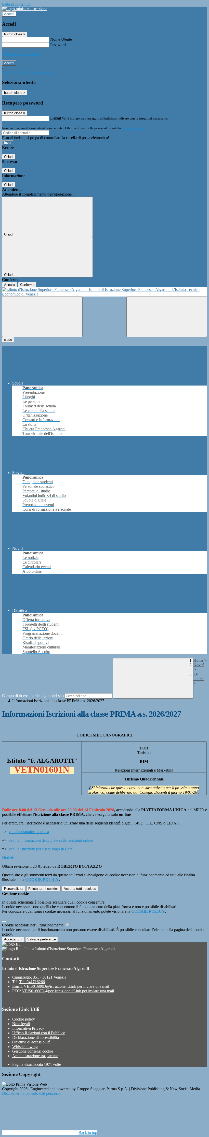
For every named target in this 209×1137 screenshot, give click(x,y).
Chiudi (8, 157)
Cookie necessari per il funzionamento (33, 925)
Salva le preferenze (41, 939)
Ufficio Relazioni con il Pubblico (38, 1033)
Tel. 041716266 (32, 982)
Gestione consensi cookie (32, 1051)
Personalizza (13, 889)
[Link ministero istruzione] (24, 9)
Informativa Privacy (28, 1028)
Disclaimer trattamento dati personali (31, 1093)
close (8, 340)
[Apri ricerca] (166, 317)
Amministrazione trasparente (35, 1056)
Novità (198, 665)
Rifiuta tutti (43, 889)
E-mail (55, 118)
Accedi (9, 14)
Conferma (27, 285)
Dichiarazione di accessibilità (35, 1037)
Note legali (21, 1024)
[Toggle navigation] (42, 317)
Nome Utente (61, 39)
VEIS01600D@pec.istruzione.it (68, 991)
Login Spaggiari (133, 128)
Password (58, 44)
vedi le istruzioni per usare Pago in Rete (40, 849)
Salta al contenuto (16, 4)
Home (198, 660)
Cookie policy (23, 1019)
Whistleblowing (25, 1046)
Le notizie (198, 676)
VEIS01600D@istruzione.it (66, 986)
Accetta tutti (80, 889)
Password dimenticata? (20, 54)
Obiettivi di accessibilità (31, 1042)
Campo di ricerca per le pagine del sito (33, 695)
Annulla (9, 285)
